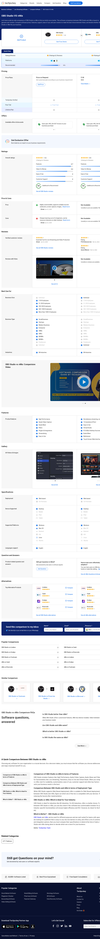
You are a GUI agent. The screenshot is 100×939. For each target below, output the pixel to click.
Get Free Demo (61, 42)
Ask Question (57, 3)
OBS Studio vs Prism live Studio (46, 697)
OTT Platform (7, 841)
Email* (66, 626)
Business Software (6, 9)
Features (39, 164)
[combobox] (89, 630)
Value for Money (41, 169)
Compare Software (35, 9)
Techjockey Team (44, 828)
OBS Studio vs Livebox (8, 647)
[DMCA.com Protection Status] (33, 928)
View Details (85, 84)
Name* (46, 626)
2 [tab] (55, 129)
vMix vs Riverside (7, 667)
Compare (47, 3)
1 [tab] (54, 129)
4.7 (72, 164)
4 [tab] (57, 480)
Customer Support (42, 179)
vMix (46, 817)
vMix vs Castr (5, 662)
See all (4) (54, 485)
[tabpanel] (54, 125)
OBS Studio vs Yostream (9, 657)
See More (81, 746)
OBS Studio (59, 32)
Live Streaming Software (21, 9)
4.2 (72, 169)
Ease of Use (39, 174)
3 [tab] (85, 402)
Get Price (41, 84)
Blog (64, 3)
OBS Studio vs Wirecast (75, 696)
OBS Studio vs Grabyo (8, 652)
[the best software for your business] (8, 4)
